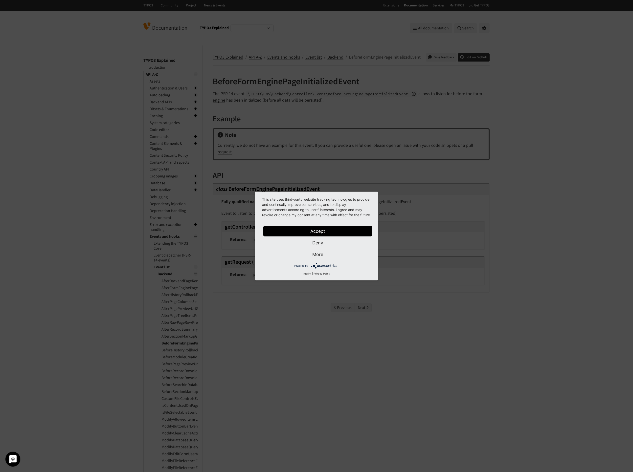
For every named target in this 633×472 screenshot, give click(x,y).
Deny (317, 242)
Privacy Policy (322, 273)
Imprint (307, 273)
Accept (317, 231)
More (317, 254)
